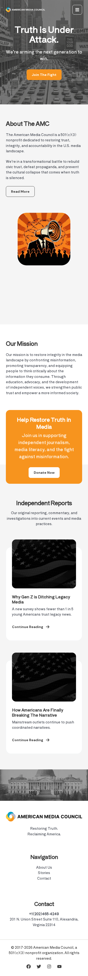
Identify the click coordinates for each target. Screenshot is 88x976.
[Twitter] (39, 966)
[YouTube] (59, 966)
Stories (44, 872)
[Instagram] (49, 966)
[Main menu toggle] (77, 10)
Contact (44, 878)
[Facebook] (28, 966)
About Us (44, 867)
